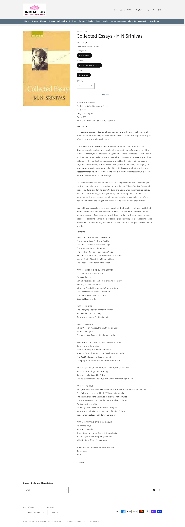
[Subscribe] (65, 490)
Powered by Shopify (44, 521)
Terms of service (82, 521)
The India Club (33, 521)
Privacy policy (69, 521)
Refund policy (58, 521)
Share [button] (81, 462)
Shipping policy (95, 521)
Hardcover (83, 75)
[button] (35, 21)
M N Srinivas (84, 55)
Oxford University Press (89, 65)
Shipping (80, 46)
